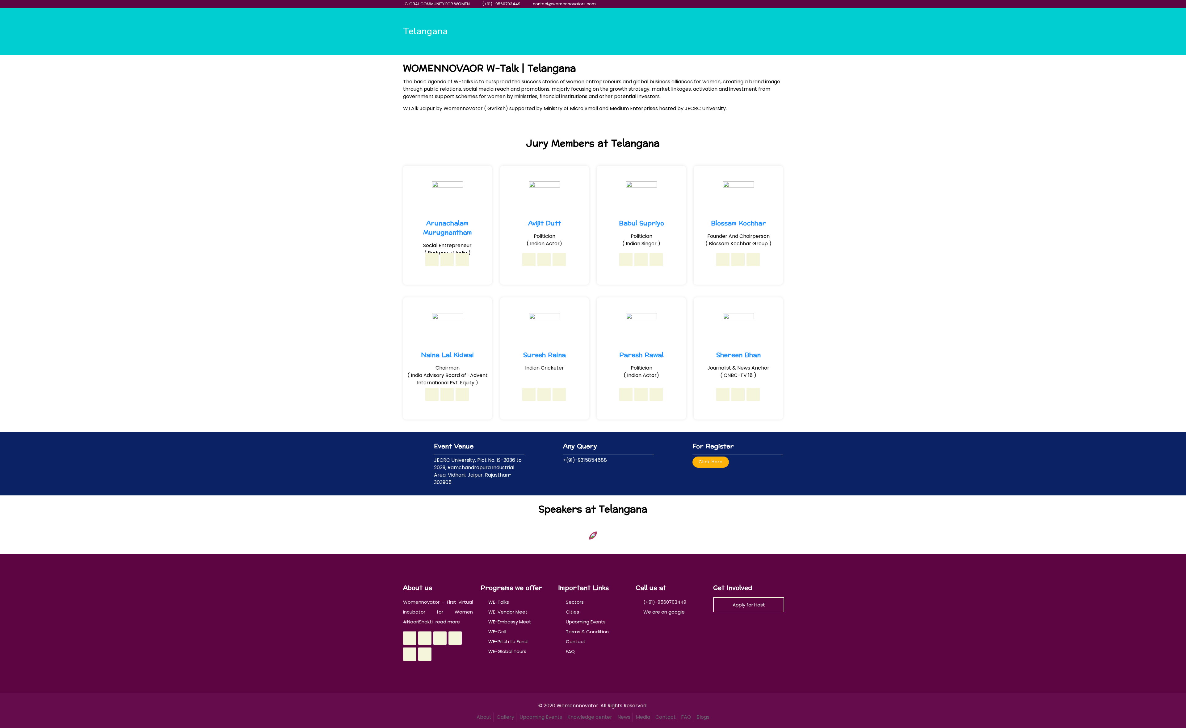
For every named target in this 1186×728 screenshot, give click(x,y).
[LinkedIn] (761, 4)
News (623, 717)
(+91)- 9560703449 (501, 4)
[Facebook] (736, 4)
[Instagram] (770, 4)
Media (643, 717)
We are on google (663, 612)
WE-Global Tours (507, 651)
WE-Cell (497, 631)
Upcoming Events (586, 621)
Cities (572, 612)
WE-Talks (498, 602)
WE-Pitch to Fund (508, 641)
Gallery (505, 717)
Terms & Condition (587, 631)
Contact (576, 641)
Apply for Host (749, 605)
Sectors (575, 602)
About (484, 717)
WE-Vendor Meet (508, 612)
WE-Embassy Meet (509, 621)
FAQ (570, 651)
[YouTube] (753, 4)
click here (711, 462)
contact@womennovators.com (564, 4)
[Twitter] (745, 4)
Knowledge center (589, 717)
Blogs (702, 717)
